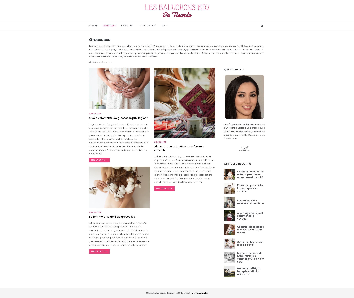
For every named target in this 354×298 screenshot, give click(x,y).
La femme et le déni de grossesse (112, 217)
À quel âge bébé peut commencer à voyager (250, 215)
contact (186, 293)
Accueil (93, 25)
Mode (165, 25)
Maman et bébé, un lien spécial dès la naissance (249, 271)
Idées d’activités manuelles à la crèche (250, 202)
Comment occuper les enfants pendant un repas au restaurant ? (250, 174)
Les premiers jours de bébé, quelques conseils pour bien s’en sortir (250, 257)
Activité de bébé (147, 25)
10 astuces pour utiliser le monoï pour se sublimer (250, 188)
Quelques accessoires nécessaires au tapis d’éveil (250, 229)
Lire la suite (98, 160)
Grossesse (109, 25)
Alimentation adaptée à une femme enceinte (179, 148)
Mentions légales (200, 293)
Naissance (127, 25)
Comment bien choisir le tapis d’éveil (250, 243)
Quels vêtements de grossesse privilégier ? (118, 118)
